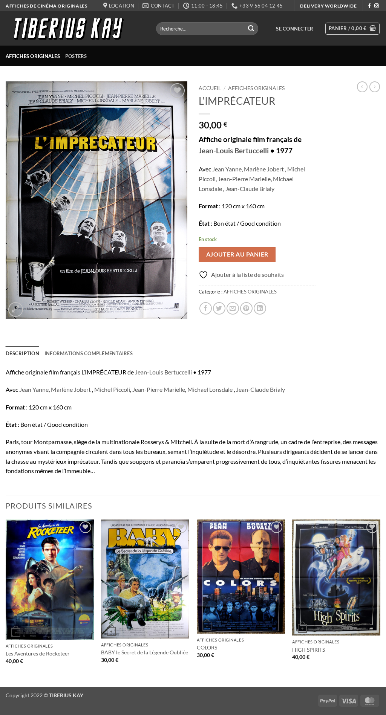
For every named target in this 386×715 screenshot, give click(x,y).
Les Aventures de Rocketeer (38, 653)
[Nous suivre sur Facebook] (369, 6)
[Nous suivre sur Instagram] (376, 6)
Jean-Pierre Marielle (244, 178)
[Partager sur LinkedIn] (260, 308)
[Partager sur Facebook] (205, 308)
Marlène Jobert (264, 169)
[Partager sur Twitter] (219, 308)
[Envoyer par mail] (233, 308)
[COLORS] (241, 576)
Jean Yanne (227, 169)
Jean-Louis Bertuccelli (234, 151)
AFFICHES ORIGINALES (33, 56)
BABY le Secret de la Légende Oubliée (144, 652)
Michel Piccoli (112, 389)
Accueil (210, 88)
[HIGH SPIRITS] (336, 577)
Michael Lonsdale (210, 389)
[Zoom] (15, 309)
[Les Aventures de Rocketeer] (50, 579)
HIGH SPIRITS (308, 649)
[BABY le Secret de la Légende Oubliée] (145, 579)
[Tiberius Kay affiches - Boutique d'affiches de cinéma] (75, 28)
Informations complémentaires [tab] (88, 353)
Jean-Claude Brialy (249, 188)
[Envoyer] (251, 28)
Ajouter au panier (237, 254)
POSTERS (76, 56)
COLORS (207, 647)
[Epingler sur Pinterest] (246, 308)
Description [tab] (22, 353)
